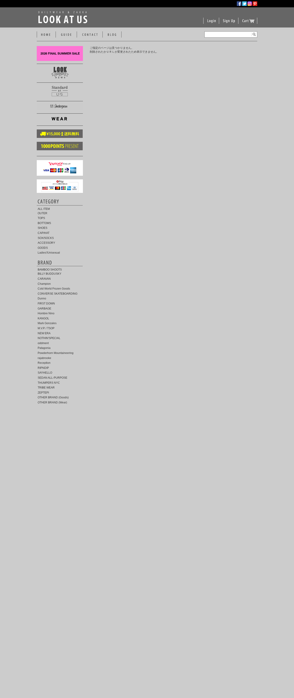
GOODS (43, 247)
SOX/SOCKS (46, 238)
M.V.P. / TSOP (46, 328)
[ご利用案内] (66, 34)
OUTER (42, 213)
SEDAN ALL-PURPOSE (52, 377)
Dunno (42, 298)
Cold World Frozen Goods (54, 288)
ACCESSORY (46, 242)
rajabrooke (44, 358)
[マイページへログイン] (211, 23)
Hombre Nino (46, 313)
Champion (44, 283)
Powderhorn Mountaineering (56, 353)
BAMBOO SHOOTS (50, 269)
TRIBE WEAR (46, 387)
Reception (44, 362)
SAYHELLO (45, 372)
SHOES (42, 228)
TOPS (41, 218)
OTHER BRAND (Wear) (52, 402)
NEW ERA (44, 333)
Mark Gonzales (47, 323)
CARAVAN (44, 278)
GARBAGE (44, 308)
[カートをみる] (248, 23)
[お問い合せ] (90, 34)
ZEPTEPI (43, 392)
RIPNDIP (43, 368)
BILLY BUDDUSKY (49, 273)
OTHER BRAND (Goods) (53, 397)
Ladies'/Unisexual (49, 252)
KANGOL (43, 318)
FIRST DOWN (46, 303)
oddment (43, 343)
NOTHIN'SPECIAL (49, 338)
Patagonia (44, 348)
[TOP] (45, 34)
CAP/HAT (43, 233)
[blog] (112, 34)
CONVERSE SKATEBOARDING (57, 293)
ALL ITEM (44, 209)
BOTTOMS (44, 223)
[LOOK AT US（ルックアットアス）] (64, 22)
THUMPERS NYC (49, 382)
